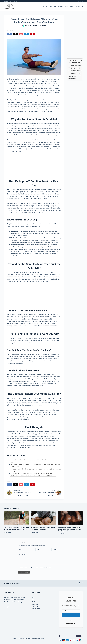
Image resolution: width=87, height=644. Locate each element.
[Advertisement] (34, 164)
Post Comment (24, 572)
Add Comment (22, 554)
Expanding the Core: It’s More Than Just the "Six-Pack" (75, 67)
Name (20, 549)
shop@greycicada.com (11, 607)
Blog (51, 6)
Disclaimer (43, 638)
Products (45, 6)
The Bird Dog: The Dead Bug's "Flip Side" (76, 71)
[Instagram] (78, 1)
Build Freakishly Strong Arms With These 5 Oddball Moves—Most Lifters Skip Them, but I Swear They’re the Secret (69, 529)
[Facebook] (76, 1)
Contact (72, 6)
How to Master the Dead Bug (76, 65)
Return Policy (36, 608)
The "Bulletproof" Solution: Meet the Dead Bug (75, 64)
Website (56, 549)
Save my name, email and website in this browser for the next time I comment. (35, 567)
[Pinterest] (80, 1)
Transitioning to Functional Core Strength (75, 70)
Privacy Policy (27, 638)
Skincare (66, 6)
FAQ (33, 597)
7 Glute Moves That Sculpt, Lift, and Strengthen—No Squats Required (31, 473)
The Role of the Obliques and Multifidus (76, 68)
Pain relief (60, 6)
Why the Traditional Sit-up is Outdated (75, 62)
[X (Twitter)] (15, 34)
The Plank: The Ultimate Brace (76, 73)
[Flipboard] (32, 34)
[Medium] (82, 1)
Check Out (35, 604)
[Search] (82, 6)
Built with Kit (70, 623)
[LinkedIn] (26, 34)
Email (38, 549)
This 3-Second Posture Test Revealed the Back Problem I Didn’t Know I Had (33, 476)
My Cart (34, 602)
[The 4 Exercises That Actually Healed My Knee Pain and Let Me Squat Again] (43, 518)
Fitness (44, 25)
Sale (55, 6)
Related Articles (72, 78)
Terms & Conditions (35, 638)
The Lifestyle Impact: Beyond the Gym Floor (75, 75)
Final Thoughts (72, 76)
